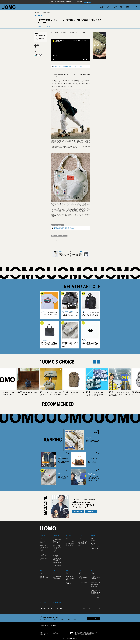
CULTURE (127, 7)
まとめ (43, 311)
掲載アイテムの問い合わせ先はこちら (59, 235)
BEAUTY (101, 7)
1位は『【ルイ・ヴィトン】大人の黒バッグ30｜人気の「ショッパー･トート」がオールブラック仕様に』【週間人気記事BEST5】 (49, 343)
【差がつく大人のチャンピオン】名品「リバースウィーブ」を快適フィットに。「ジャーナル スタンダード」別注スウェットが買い (70, 344)
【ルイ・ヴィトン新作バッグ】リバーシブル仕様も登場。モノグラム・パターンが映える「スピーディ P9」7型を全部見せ (93, 460)
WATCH (121, 6)
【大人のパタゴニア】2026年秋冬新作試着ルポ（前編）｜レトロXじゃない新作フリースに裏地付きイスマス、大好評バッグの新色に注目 (63, 460)
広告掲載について (42, 634)
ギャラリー (88, 438)
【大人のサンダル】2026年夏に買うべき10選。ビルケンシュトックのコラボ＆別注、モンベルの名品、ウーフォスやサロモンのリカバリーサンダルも (49, 394)
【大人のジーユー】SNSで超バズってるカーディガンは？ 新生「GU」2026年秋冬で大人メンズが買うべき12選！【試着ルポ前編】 (71, 394)
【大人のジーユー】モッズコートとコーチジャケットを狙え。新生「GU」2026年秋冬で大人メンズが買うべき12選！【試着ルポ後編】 (93, 478)
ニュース (84, 311)
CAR (107, 7)
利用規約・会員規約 (55, 633)
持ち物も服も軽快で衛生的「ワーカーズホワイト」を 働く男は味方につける (40, 37)
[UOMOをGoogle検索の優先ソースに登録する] (38, 55)
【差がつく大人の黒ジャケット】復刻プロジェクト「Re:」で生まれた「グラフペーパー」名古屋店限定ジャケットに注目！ (90, 343)
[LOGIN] (134, 7)
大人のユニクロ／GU (92, 474)
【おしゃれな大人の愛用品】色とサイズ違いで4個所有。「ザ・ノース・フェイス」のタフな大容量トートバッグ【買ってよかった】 (70, 314)
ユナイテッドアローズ (48, 26)
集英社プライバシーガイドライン (44, 633)
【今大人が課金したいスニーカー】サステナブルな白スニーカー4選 (63, 228)
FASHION (102, 6)
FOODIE (121, 7)
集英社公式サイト (42, 632)
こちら (91, 634)
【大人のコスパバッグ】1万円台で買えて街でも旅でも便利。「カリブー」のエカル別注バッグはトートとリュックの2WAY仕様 (90, 314)
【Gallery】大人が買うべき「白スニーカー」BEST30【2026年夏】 (92, 441)
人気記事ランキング (45, 340)
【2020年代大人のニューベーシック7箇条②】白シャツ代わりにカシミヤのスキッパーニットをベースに (69, 66)
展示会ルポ (60, 457)
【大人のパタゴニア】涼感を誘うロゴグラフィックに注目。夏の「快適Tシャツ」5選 (49, 313)
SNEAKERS (115, 6)
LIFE (114, 7)
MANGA (127, 6)
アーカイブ (39, 15)
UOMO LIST (109, 6)
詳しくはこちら (87, 2)
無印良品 (40, 26)
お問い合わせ (55, 632)
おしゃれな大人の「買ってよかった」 (68, 311)
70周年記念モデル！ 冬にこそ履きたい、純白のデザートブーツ (62, 227)
